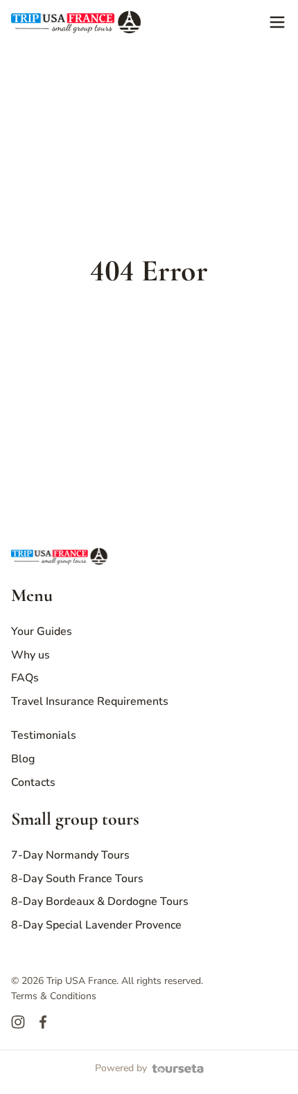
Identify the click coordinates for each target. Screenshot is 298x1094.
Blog (23, 758)
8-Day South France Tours (77, 878)
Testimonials (43, 735)
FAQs (25, 677)
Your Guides (41, 631)
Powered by (121, 1068)
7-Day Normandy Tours (70, 855)
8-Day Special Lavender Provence (96, 925)
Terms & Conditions (53, 996)
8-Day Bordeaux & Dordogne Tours (100, 901)
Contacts (33, 782)
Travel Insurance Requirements (89, 701)
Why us (30, 655)
